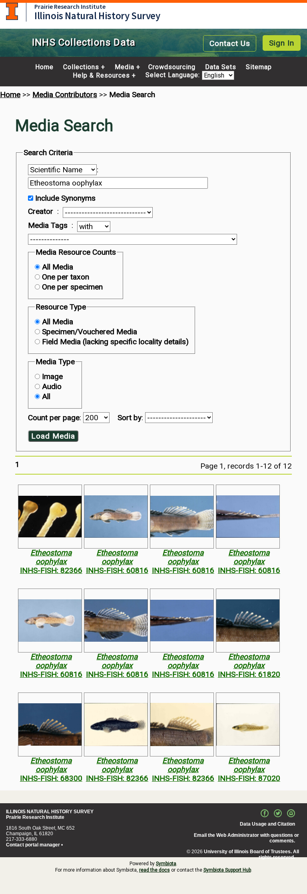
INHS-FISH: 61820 (249, 674)
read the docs (154, 870)
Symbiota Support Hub (227, 870)
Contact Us (229, 43)
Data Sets (220, 67)
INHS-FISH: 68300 (51, 778)
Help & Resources (101, 75)
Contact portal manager (33, 845)
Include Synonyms (65, 198)
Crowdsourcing (171, 67)
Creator (40, 211)
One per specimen (72, 286)
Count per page (54, 417)
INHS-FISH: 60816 (117, 570)
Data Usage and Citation (267, 824)
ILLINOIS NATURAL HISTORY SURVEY (50, 811)
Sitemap (259, 67)
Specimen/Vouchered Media (89, 331)
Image (52, 376)
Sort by (130, 417)
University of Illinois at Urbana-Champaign (12, 11)
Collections (81, 67)
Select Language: (174, 75)
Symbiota (166, 863)
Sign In (281, 43)
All (46, 396)
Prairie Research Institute (70, 6)
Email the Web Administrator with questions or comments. (246, 838)
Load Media (53, 436)
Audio (52, 386)
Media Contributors (64, 94)
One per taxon (65, 276)
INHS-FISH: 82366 (51, 570)
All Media (57, 266)
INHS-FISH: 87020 (249, 778)
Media (124, 67)
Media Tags (48, 225)
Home (44, 67)
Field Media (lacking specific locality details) (115, 341)
